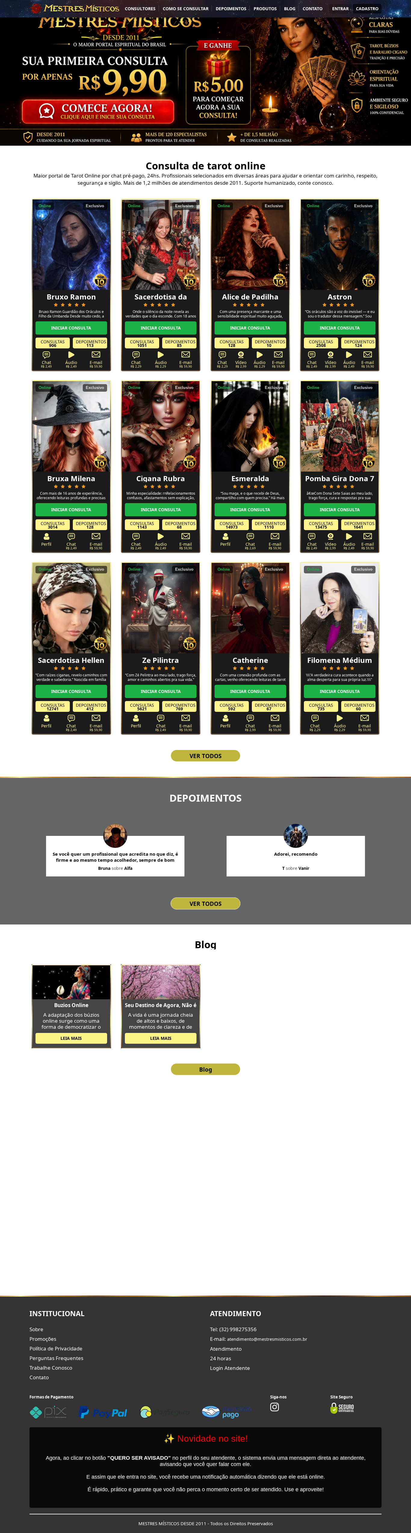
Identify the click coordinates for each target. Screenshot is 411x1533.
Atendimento (226, 1348)
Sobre (36, 1329)
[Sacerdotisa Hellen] (71, 607)
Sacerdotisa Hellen (71, 660)
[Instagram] (274, 1409)
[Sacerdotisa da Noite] (160, 244)
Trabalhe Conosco (50, 1367)
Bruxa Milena (71, 478)
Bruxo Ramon (71, 296)
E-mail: (258, 1338)
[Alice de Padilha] (250, 244)
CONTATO (313, 8)
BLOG (289, 8)
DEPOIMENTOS (231, 8)
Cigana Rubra (160, 478)
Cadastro (367, 8)
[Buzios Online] (71, 981)
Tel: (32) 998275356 (233, 1329)
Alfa (128, 868)
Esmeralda (250, 478)
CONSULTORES (140, 8)
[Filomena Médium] (340, 607)
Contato (39, 1377)
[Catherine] (250, 607)
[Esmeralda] (250, 425)
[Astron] (340, 244)
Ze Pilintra (160, 660)
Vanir (303, 868)
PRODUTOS (265, 8)
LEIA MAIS (71, 1038)
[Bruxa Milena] (71, 425)
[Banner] (205, 72)
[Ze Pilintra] (160, 607)
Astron (340, 296)
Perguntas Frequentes (56, 1358)
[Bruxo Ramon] (71, 244)
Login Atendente (230, 1368)
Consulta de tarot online (206, 166)
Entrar (340, 8)
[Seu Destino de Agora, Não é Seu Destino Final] (160, 981)
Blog (206, 944)
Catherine (250, 660)
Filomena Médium (339, 660)
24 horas (220, 1358)
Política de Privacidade (55, 1348)
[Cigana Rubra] (160, 425)
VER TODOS (205, 756)
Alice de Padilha (250, 296)
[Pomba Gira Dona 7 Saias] (340, 425)
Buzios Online (71, 1005)
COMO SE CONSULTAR (186, 8)
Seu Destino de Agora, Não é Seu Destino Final (160, 1005)
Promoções (42, 1338)
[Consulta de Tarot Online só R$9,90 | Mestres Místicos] (74, 8)
